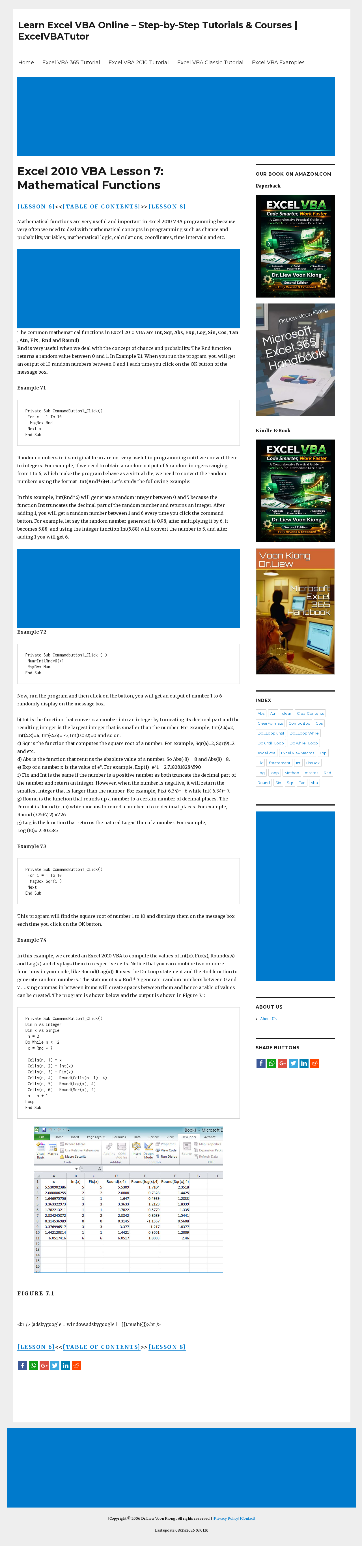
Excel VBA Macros (297, 753)
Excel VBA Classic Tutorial (210, 62)
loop (274, 772)
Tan (302, 782)
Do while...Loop (304, 743)
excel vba (266, 753)
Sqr (290, 782)
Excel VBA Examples (278, 62)
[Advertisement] (177, 117)
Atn (273, 713)
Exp (323, 753)
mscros (311, 772)
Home (26, 62)
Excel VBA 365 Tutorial (71, 62)
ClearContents (310, 713)
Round (264, 782)
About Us (268, 1019)
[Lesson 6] (36, 206)
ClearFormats (270, 723)
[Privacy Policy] (226, 1518)
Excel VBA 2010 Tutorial (139, 62)
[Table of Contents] (102, 206)
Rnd (327, 772)
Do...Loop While (304, 733)
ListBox (313, 763)
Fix (260, 763)
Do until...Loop (271, 743)
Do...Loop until (271, 733)
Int (298, 763)
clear (286, 713)
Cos (319, 723)
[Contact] (247, 1518)
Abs (261, 713)
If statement (279, 763)
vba (314, 782)
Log (261, 772)
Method (292, 772)
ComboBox (299, 723)
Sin (278, 782)
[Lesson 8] (167, 206)
